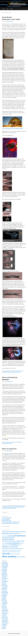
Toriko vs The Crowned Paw (15, 553)
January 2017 (4, 591)
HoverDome (9, 543)
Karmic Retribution (5, 544)
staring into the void (5, 551)
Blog (7, 8)
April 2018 (4, 584)
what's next (18, 556)
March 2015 (4, 607)
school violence (17, 550)
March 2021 (4, 574)
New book (19, 544)
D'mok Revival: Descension (10, 372)
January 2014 (4, 618)
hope (5, 543)
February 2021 (5, 576)
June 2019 (4, 580)
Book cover (18, 370)
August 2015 (4, 603)
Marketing (15, 545)
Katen (7, 443)
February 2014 (5, 617)
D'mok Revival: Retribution (8, 541)
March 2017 (4, 589)
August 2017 (4, 588)
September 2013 (5, 623)
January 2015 (4, 609)
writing (23, 556)
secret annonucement (12, 508)
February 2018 (5, 585)
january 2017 (21, 543)
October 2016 (4, 594)
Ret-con (7, 550)
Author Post (8, 370)
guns (3, 543)
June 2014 (4, 614)
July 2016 (4, 596)
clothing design (5, 536)
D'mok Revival (20, 536)
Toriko (19, 551)
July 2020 (4, 577)
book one (19, 533)
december (19, 507)
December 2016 (5, 592)
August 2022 (4, 573)
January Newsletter (6, 519)
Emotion (15, 541)
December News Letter (6, 520)
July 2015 (4, 605)
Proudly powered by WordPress (14, 633)
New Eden (5, 547)
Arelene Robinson (17, 505)
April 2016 (4, 599)
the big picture (15, 551)
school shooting (12, 550)
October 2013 (4, 621)
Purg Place (12, 548)
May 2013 (4, 628)
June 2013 (4, 627)
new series (10, 546)
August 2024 (4, 570)
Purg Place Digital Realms (18, 548)
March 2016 (4, 600)
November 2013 (5, 620)
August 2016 (4, 595)
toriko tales (6, 554)
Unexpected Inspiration (6, 517)
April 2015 (4, 606)
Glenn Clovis (18, 372)
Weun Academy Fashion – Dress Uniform (10, 523)
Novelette (10, 443)
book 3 (15, 370)
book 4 (4, 533)
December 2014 (5, 610)
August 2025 (4, 567)
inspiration (15, 543)
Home (3, 8)
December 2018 (5, 581)
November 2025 (5, 564)
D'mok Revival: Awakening (8, 537)
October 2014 (4, 611)
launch (6, 508)
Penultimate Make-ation (6, 548)
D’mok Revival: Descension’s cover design (11, 18)
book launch (15, 533)
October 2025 (4, 566)
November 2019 (5, 578)
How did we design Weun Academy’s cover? (11, 522)
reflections (4, 550)
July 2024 (4, 571)
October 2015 (4, 602)
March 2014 (4, 616)
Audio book (8, 531)
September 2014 (5, 613)
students (10, 551)
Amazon (4, 531)
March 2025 (4, 569)
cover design (11, 536)
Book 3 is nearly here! (9, 449)
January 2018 (4, 587)
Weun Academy (9, 556)
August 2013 (4, 624)
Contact (11, 8)
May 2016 (4, 598)
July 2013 (4, 625)
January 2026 (4, 563)
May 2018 (4, 582)
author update (15, 531)
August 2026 (4, 562)
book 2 (20, 531)
